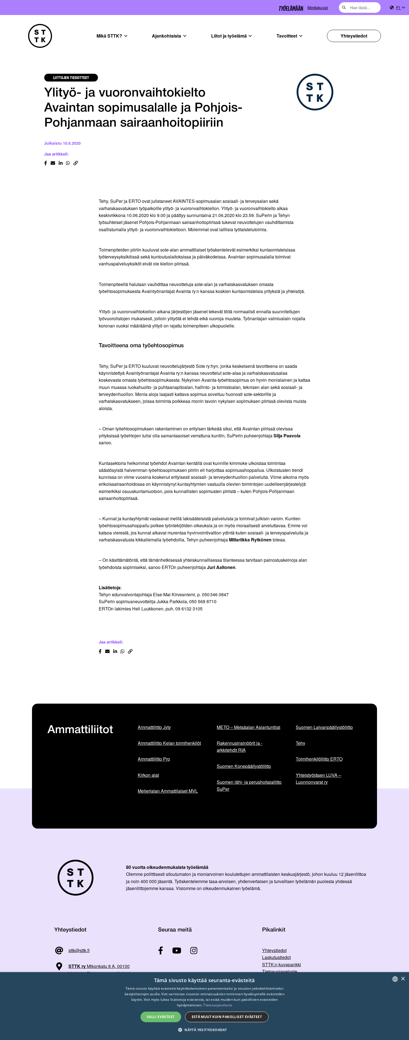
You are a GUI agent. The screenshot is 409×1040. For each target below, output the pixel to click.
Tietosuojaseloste (279, 971)
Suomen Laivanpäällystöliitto (324, 727)
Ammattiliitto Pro (154, 759)
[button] (204, 1029)
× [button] (403, 979)
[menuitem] (400, 7)
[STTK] (40, 36)
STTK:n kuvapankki (281, 964)
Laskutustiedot (276, 957)
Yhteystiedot (354, 36)
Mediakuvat (317, 7)
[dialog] (204, 1006)
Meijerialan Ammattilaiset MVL (168, 791)
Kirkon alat (148, 775)
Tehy (300, 743)
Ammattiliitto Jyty (154, 727)
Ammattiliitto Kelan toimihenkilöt (169, 743)
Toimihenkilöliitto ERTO (319, 759)
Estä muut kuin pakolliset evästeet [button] (227, 1016)
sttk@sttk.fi (79, 950)
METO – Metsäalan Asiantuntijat (248, 727)
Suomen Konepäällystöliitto (244, 766)
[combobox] (360, 7)
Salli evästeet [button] (161, 1016)
